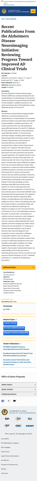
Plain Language (5, 447)
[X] (9, 401)
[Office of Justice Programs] (4, 11)
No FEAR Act (5, 460)
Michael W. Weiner (15, 85)
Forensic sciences (10, 323)
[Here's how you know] (18, 3)
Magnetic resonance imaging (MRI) (16, 332)
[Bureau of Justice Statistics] (18, 421)
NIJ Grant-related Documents (14, 328)
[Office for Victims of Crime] (18, 427)
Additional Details (9, 267)
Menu (33, 11)
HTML (7, 309)
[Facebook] (3, 401)
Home (2, 19)
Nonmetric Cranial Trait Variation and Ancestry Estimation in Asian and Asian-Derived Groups (17, 362)
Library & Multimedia (11, 19)
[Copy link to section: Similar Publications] (20, 343)
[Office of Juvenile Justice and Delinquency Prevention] (7, 427)
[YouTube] (15, 401)
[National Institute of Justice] (30, 420)
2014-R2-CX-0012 (8, 274)
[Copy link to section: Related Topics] (16, 319)
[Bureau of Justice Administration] (7, 420)
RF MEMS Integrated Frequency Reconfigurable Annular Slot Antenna (16, 348)
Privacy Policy (5, 451)
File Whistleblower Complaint (10, 443)
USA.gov (3, 469)
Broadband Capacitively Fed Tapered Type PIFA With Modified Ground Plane (18, 354)
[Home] (18, 11)
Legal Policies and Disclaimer (10, 456)
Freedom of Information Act (9, 464)
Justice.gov (4, 473)
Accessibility (5, 439)
